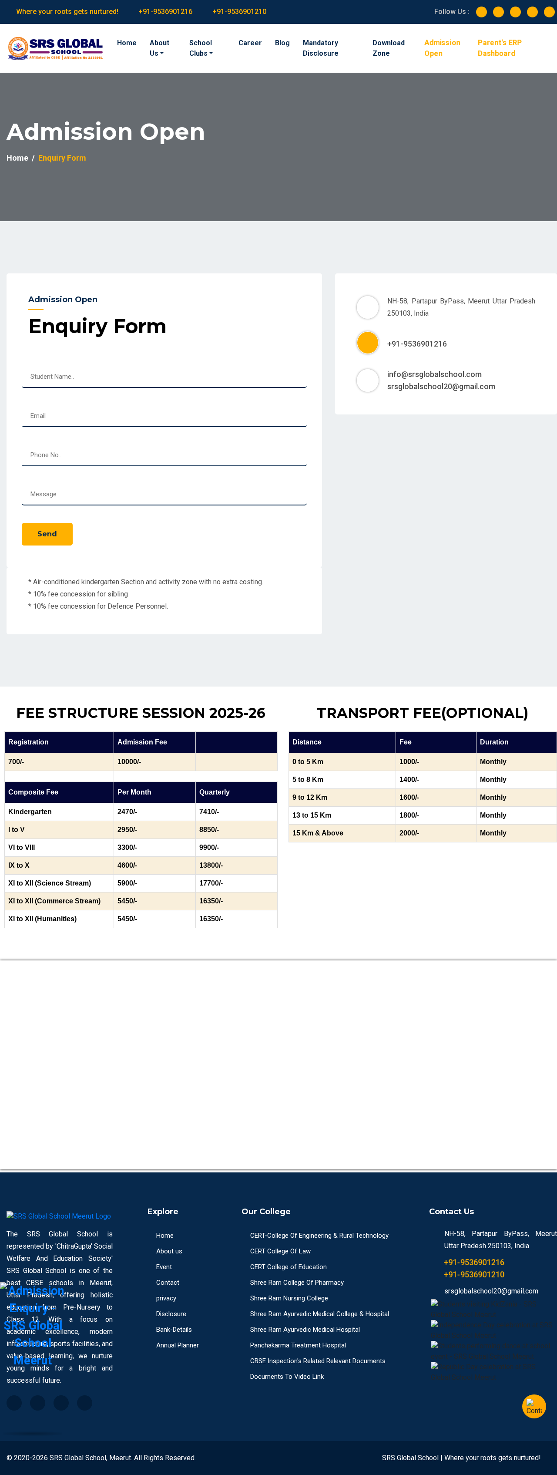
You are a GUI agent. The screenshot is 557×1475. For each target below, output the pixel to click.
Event (164, 1267)
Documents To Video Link (287, 1377)
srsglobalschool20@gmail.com (441, 386)
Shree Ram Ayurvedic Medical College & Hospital (319, 1314)
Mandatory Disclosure (321, 48)
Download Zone (388, 48)
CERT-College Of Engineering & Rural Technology (319, 1235)
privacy (166, 1298)
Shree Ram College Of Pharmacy (297, 1282)
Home (127, 43)
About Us (159, 48)
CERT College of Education (288, 1267)
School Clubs (200, 48)
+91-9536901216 (165, 11)
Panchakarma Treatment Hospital (298, 1345)
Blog (282, 43)
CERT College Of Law (280, 1251)
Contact (167, 1282)
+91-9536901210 (239, 11)
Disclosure (171, 1314)
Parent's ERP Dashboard (500, 48)
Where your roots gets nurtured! (67, 11)
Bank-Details (174, 1330)
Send (47, 534)
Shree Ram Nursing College (289, 1298)
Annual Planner (177, 1345)
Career (250, 43)
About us (169, 1251)
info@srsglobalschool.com (434, 374)
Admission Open (442, 48)
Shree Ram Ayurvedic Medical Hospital (305, 1330)
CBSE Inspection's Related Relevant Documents (318, 1361)
